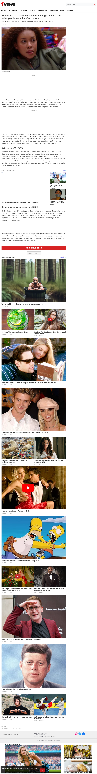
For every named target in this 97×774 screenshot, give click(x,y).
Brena (23, 25)
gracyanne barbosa (15, 728)
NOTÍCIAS (3, 10)
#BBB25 (6, 728)
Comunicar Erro (32, 253)
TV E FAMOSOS (13, 10)
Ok (42, 770)
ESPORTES (32, 10)
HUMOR (62, 10)
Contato (5, 734)
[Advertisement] (34, 86)
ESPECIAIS (70, 10)
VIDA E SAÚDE (23, 10)
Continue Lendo (32, 248)
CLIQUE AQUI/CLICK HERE (51, 736)
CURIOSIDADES (54, 10)
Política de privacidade (13, 734)
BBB (5, 726)
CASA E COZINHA (42, 10)
